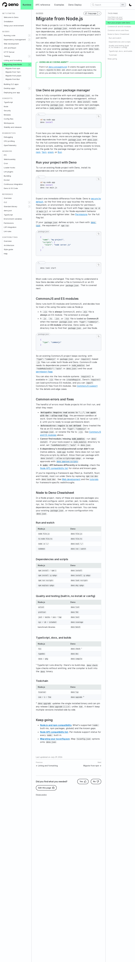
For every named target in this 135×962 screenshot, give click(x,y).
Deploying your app (12, 92)
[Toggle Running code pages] (29, 35)
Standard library (10, 206)
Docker (7, 180)
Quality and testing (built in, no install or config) (119, 46)
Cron (6, 163)
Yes (81, 781)
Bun (60, 152)
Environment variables (13, 219)
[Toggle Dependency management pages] (29, 40)
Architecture (9, 245)
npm (38, 152)
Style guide (8, 249)
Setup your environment (14, 26)
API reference (42, 4)
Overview (8, 198)
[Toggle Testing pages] (29, 56)
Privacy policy (41, 795)
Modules (7, 115)
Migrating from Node (13, 64)
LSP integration (10, 227)
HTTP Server (9, 52)
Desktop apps (9, 88)
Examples (59, 4)
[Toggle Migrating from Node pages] (29, 64)
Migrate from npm (13, 68)
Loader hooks (9, 168)
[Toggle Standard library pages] (29, 206)
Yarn (44, 152)
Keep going (112, 59)
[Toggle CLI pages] (29, 202)
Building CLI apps (11, 84)
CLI (5, 202)
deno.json (8, 210)
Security (7, 110)
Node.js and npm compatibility (55, 725)
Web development (11, 44)
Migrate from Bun (13, 79)
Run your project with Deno (119, 23)
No (94, 781)
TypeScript (8, 102)
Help (6, 254)
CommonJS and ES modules (119, 26)
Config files (8, 119)
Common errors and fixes (118, 30)
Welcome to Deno (11, 17)
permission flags (44, 371)
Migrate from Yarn (13, 72)
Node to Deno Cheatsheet (118, 34)
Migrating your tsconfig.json (55, 739)
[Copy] (98, 116)
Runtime (27, 4)
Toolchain (113, 55)
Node (6, 106)
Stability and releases (13, 127)
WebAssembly (9, 159)
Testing (7, 56)
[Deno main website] (10, 4)
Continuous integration (13, 184)
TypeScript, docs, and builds (120, 51)
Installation (8, 21)
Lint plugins (8, 172)
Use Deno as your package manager (115, 18)
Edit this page (44, 788)
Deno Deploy (75, 4)
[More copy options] (99, 13)
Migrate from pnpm (13, 76)
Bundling (7, 176)
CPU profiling (9, 141)
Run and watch (115, 38)
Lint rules (7, 231)
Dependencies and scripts (120, 42)
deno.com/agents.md (58, 67)
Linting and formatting (13, 60)
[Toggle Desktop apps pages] (29, 88)
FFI (5, 155)
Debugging (8, 137)
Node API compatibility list (54, 468)
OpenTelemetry (10, 145)
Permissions (9, 223)
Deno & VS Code (11, 188)
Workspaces (9, 123)
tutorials (94, 479)
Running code (9, 35)
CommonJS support (87, 386)
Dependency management (15, 39)
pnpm (51, 152)
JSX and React (10, 48)
